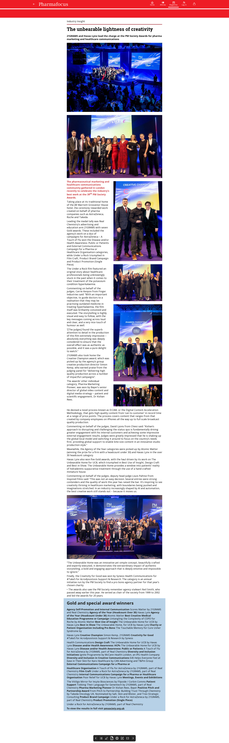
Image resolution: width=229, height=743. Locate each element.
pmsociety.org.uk (114, 708)
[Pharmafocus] (92, 4)
